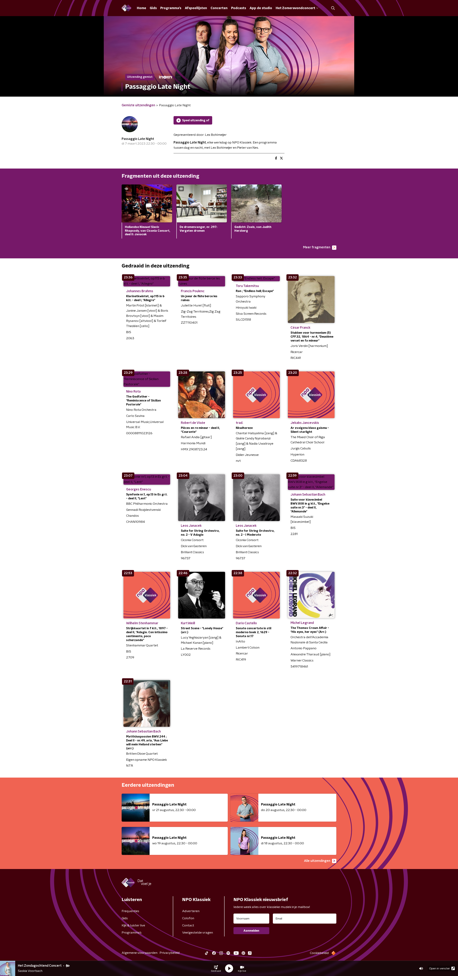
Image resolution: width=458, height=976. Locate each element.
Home (141, 8)
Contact (188, 925)
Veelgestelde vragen (197, 932)
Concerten (219, 8)
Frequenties (130, 911)
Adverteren (190, 911)
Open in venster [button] (439, 968)
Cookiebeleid (319, 953)
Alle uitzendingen (317, 861)
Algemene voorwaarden (139, 953)
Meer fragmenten (316, 247)
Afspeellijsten (196, 8)
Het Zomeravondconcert (295, 8)
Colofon (188, 918)
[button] (216, 968)
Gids (153, 8)
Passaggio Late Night (138, 139)
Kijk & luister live (133, 925)
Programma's (170, 8)
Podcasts (238, 8)
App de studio (261, 8)
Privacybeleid (170, 953)
